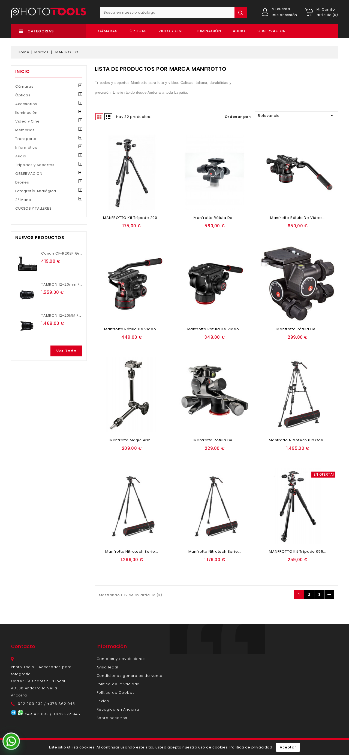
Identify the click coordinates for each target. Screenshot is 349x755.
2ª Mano (23, 199)
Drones (22, 182)
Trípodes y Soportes (34, 164)
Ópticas (138, 30)
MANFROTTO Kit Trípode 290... (131, 217)
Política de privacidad (251, 747)
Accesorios (26, 103)
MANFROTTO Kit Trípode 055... (297, 551)
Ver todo (66, 351)
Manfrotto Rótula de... (215, 217)
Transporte (26, 138)
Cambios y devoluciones (121, 658)
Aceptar (288, 747)
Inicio (22, 71)
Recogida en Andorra (118, 709)
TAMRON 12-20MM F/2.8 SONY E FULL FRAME (82, 315)
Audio (239, 30)
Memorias (25, 130)
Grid (99, 117)
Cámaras (108, 30)
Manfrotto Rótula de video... (297, 217)
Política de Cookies (116, 692)
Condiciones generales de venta (130, 675)
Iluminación (208, 30)
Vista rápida (151, 234)
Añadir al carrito (116, 234)
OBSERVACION (271, 30)
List (108, 117)
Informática (26, 147)
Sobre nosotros (112, 717)
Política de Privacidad (118, 684)
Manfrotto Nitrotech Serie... (131, 551)
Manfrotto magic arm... (132, 440)
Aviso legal (107, 667)
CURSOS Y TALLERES (33, 208)
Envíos (103, 701)
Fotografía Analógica (35, 191)
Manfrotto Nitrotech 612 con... (297, 440)
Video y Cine (171, 30)
